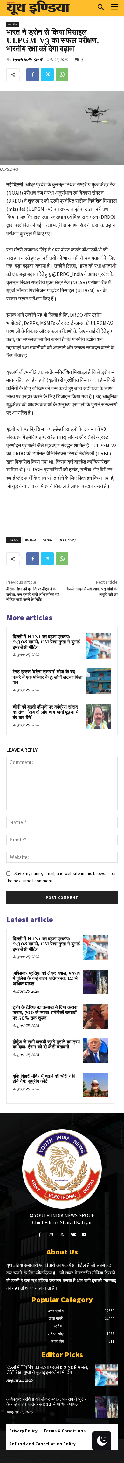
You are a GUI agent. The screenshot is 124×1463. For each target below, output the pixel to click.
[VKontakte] (73, 1235)
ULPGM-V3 (66, 540)
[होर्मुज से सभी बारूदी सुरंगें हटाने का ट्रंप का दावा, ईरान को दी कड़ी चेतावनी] (95, 1050)
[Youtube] (84, 1235)
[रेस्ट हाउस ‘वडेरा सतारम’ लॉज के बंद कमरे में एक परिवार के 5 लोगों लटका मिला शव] (98, 681)
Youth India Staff (27, 60)
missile (30, 540)
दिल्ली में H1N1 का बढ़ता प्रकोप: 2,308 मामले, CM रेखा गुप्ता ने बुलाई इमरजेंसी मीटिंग (46, 642)
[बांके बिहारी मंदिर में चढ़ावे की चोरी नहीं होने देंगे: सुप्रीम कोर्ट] (95, 1085)
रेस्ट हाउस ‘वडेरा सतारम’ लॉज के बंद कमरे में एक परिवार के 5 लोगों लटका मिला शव (47, 677)
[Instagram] (51, 1235)
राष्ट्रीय (12, 24)
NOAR (47, 540)
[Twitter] (47, 74)
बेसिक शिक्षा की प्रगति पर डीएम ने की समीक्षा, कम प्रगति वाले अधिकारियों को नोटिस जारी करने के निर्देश (32, 594)
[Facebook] (32, 74)
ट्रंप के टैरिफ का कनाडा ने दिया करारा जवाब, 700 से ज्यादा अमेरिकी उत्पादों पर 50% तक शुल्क (45, 1013)
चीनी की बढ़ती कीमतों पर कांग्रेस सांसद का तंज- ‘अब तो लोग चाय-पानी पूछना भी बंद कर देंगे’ (46, 712)
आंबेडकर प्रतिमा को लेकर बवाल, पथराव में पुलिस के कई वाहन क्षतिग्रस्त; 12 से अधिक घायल (46, 978)
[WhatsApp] (62, 74)
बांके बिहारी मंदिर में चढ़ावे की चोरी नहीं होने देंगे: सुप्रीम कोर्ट (44, 1079)
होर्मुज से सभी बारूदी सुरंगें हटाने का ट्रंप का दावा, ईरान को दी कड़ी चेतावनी (46, 1044)
